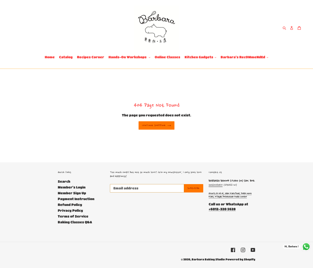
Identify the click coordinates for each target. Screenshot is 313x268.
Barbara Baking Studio (208, 259)
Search (64, 181)
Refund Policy (70, 204)
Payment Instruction (76, 199)
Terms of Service (73, 216)
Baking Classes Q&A (75, 222)
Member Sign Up (72, 193)
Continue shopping (154, 125)
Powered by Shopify (240, 259)
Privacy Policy (70, 210)
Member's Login (71, 187)
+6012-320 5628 (222, 209)
